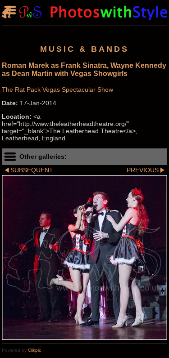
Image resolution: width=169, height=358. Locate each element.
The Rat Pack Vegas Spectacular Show (57, 89)
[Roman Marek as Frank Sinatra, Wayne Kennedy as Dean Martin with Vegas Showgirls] (84, 257)
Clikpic (34, 350)
